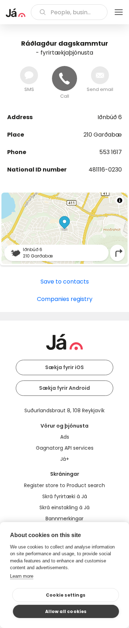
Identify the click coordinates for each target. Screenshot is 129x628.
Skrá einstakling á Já (64, 507)
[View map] (64, 228)
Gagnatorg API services (65, 447)
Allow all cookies (65, 611)
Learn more (21, 576)
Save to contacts (64, 281)
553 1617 (110, 152)
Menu (119, 12)
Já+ (64, 459)
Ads (64, 436)
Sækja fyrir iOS (64, 367)
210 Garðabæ (102, 135)
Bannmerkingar (64, 518)
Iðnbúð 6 (109, 117)
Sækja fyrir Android (64, 388)
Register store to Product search (64, 485)
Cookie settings (65, 595)
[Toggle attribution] (119, 200)
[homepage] (15, 13)
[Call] (64, 78)
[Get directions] (119, 253)
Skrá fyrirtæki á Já (64, 496)
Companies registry (64, 299)
